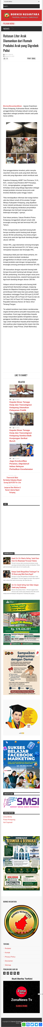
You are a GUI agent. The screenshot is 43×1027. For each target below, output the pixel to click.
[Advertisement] (18, 83)
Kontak (7, 952)
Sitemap (8, 965)
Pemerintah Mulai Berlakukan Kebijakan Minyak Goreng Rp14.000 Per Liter (12, 480)
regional (10, 54)
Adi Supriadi (7, 822)
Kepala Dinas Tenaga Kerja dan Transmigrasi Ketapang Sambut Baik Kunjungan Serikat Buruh (20, 435)
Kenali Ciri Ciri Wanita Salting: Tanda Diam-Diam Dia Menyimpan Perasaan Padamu (26, 559)
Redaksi (8, 948)
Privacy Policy (10, 957)
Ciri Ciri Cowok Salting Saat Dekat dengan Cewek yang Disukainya (25, 586)
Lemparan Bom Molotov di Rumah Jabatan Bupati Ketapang (12, 490)
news (6, 54)
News (6, 29)
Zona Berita (7, 817)
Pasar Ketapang (9, 819)
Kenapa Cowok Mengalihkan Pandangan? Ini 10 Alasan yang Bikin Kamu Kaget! (25, 572)
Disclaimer (9, 961)
